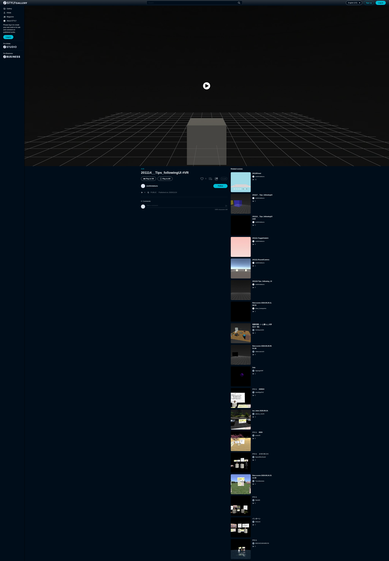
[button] (202, 179)
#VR (142, 169)
